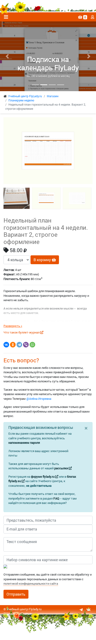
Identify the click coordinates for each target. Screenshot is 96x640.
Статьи (26, 613)
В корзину (43, 259)
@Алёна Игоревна (38, 399)
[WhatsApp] (32, 344)
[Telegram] (19, 344)
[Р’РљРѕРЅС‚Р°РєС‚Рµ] (6, 344)
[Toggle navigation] (6, 16)
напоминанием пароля (24, 442)
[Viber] (26, 344)
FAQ (56, 498)
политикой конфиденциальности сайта (30, 583)
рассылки (61, 468)
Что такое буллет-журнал (21, 332)
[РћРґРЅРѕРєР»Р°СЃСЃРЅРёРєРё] (13, 344)
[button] (7, 56)
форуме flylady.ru (43, 476)
